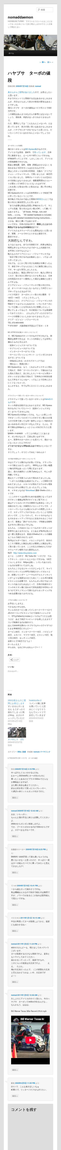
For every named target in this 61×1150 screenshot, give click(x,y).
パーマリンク (45, 751)
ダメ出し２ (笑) (16, 739)
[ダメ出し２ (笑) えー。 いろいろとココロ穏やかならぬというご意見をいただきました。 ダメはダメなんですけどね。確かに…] (17, 732)
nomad (38, 86)
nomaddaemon (20, 17)
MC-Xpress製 (31, 149)
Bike (19, 751)
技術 (24, 751)
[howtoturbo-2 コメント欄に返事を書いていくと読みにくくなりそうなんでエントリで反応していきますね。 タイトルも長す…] (39, 710)
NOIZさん (41, 199)
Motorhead (30, 490)
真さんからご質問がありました (21, 92)
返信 (15, 797)
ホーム (11, 53)
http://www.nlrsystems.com (25, 552)
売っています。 (41, 152)
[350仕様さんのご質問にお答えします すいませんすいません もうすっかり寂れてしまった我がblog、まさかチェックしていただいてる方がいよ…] (18, 712)
